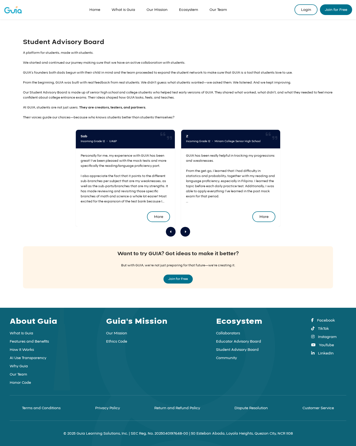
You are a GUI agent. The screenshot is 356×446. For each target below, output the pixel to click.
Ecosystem (188, 9)
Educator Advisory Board (238, 341)
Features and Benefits (29, 341)
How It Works (22, 349)
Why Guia (19, 366)
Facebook (325, 320)
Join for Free (336, 9)
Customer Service (318, 408)
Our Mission (157, 9)
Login (306, 9)
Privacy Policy (107, 408)
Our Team (218, 9)
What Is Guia (21, 333)
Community (226, 358)
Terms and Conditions (41, 408)
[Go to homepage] (13, 10)
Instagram (327, 336)
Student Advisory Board (237, 349)
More (158, 216)
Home (94, 9)
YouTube (326, 345)
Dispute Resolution (251, 408)
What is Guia (123, 9)
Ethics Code (116, 341)
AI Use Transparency (28, 358)
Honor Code (20, 382)
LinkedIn (325, 353)
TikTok (323, 328)
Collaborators (228, 333)
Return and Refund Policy (177, 408)
